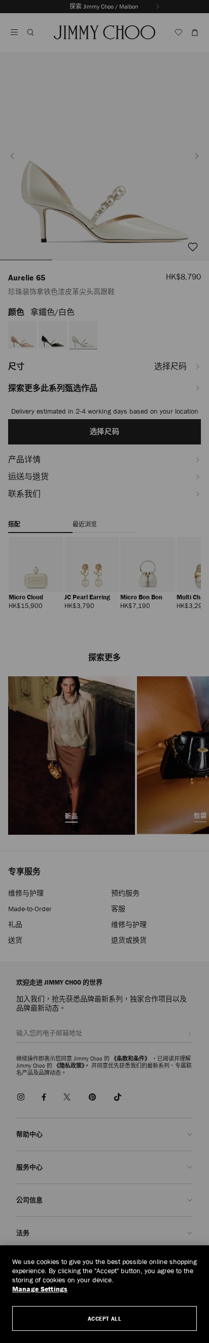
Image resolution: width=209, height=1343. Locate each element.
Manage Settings (39, 1289)
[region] (104, 1294)
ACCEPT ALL (105, 1318)
